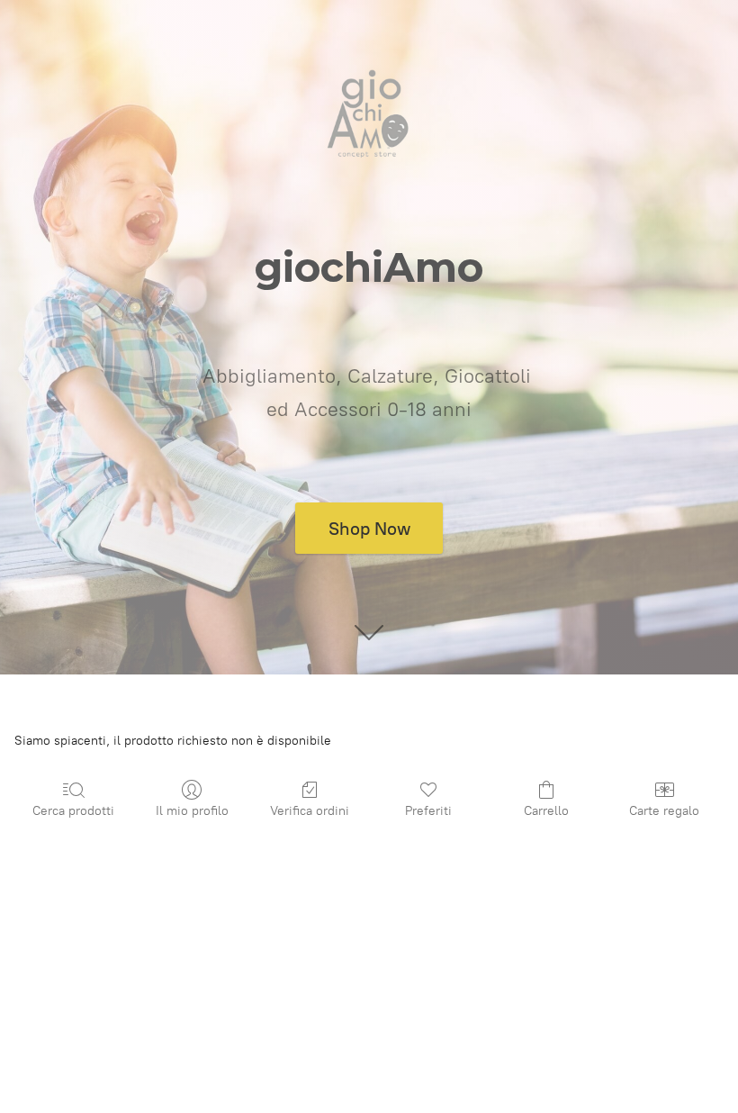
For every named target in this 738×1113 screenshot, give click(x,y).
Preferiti (428, 811)
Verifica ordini (309, 811)
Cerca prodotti (73, 811)
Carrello (546, 811)
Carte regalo (664, 811)
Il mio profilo (192, 811)
